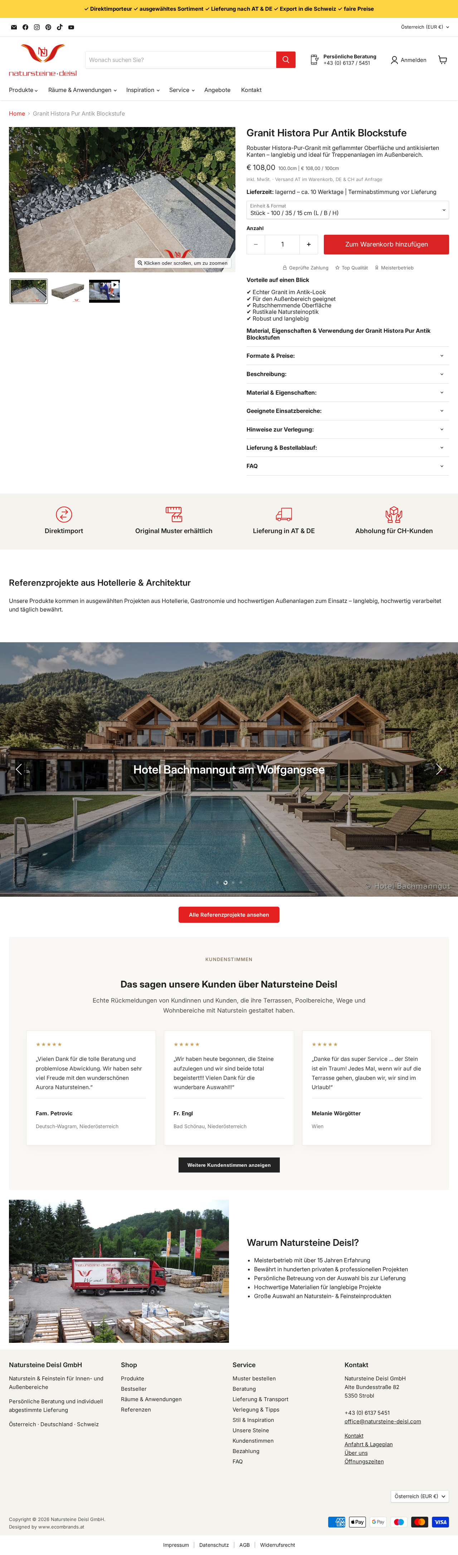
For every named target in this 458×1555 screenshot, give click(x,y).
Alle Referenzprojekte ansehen (229, 914)
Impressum (176, 1545)
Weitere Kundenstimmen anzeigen (229, 1165)
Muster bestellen (254, 1378)
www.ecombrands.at (61, 1527)
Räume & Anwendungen (80, 89)
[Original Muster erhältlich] (174, 521)
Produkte (22, 89)
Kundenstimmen (253, 1440)
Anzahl (255, 228)
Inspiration (141, 89)
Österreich (422, 27)
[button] (28, 291)
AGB (244, 1545)
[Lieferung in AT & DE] (284, 521)
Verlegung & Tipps (256, 1409)
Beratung (244, 1388)
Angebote (217, 89)
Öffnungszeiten (364, 1461)
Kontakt (251, 89)
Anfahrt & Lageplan (369, 1444)
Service (180, 89)
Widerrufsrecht (277, 1545)
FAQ (238, 1461)
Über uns (356, 1452)
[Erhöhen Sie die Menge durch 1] (309, 244)
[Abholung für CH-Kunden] (394, 521)
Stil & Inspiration (253, 1420)
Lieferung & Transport (260, 1399)
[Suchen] (286, 60)
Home (17, 113)
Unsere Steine (251, 1430)
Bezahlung (246, 1451)
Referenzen (136, 1409)
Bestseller (134, 1388)
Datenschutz (214, 1545)
